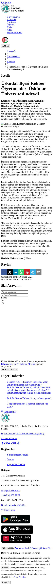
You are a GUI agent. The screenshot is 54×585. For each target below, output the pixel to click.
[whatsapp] (21, 272)
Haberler (11, 61)
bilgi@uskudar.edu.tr (10, 490)
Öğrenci (10, 24)
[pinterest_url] (14, 443)
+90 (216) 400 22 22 (10, 495)
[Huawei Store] (16, 542)
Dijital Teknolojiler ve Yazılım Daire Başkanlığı (22, 433)
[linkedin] (15, 272)
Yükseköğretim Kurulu (17, 455)
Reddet (5, 567)
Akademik (11, 19)
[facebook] (4, 272)
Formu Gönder (11, 369)
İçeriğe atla (6, 2)
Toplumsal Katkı (14, 32)
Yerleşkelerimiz (8, 510)
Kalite (9, 27)
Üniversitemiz (13, 17)
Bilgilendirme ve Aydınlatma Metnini (18, 364)
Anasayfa (11, 51)
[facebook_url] (2, 443)
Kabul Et (6, 582)
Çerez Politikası (20, 577)
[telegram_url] (11, 443)
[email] (38, 272)
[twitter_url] (4, 443)
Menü (6, 46)
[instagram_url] (7, 443)
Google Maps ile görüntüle (13, 505)
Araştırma (11, 22)
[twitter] (10, 272)
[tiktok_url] (18, 443)
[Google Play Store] (15, 524)
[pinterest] (27, 272)
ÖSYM (10, 459)
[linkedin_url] (16, 443)
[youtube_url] (9, 443)
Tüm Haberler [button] (9, 412)
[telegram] (33, 272)
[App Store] (17, 533)
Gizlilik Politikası (9, 438)
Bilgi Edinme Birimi (16, 464)
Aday (9, 30)
